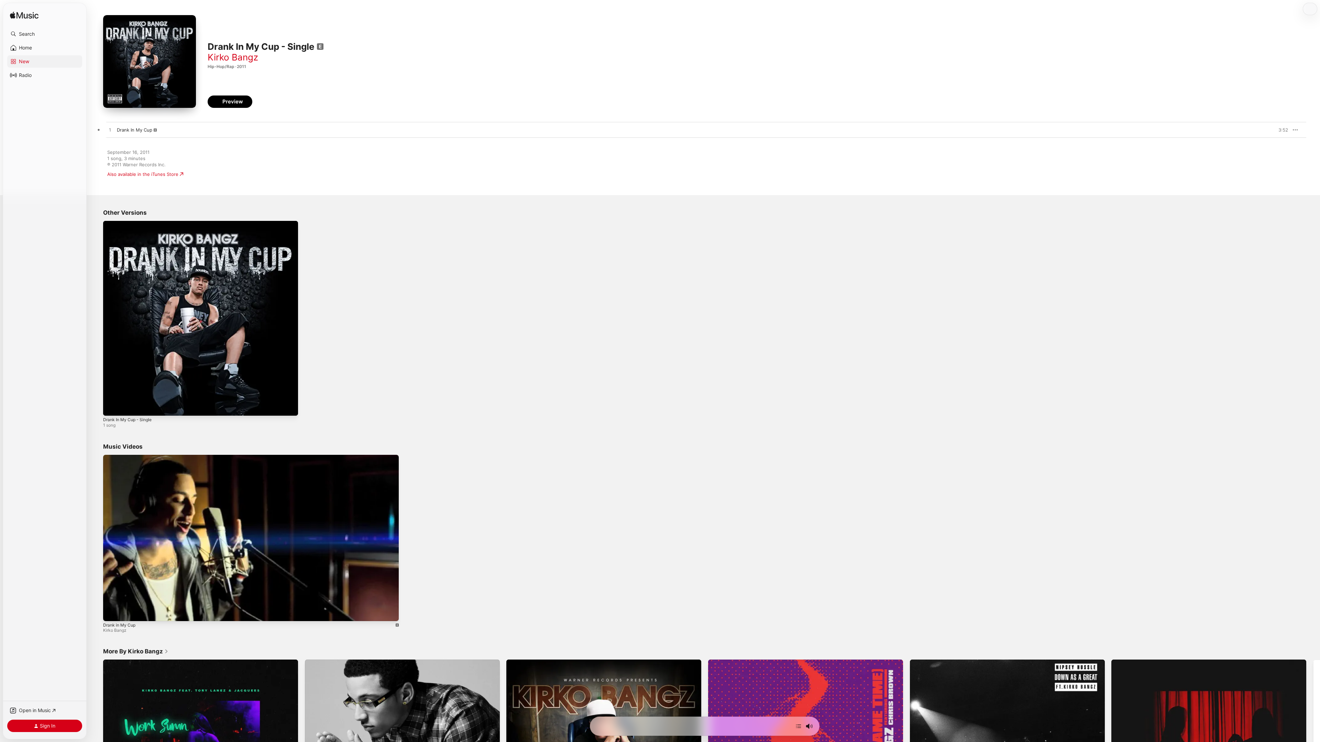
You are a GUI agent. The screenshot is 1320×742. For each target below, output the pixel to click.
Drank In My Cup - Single (129, 223)
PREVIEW (1280, 130)
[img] (24, 16)
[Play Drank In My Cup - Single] (112, 407)
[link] (135, 651)
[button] (45, 34)
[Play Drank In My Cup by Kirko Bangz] (110, 130)
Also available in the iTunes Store (142, 174)
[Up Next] (798, 726)
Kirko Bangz (233, 57)
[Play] (112, 612)
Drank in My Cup (119, 624)
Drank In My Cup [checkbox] (134, 130)
